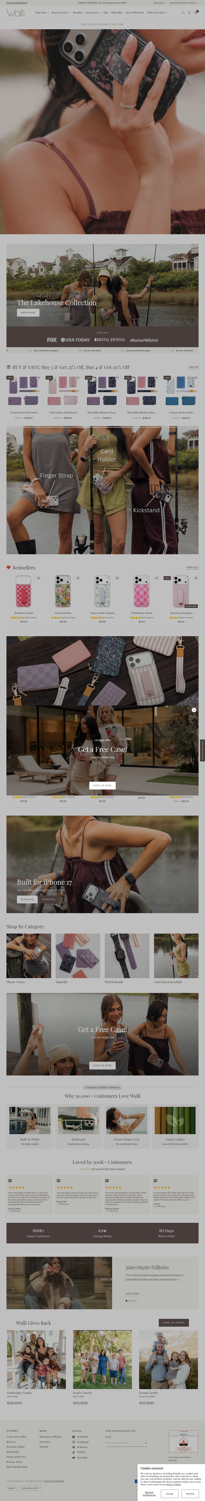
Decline (190, 1493)
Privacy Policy (173, 1484)
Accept (169, 1493)
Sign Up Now (102, 785)
